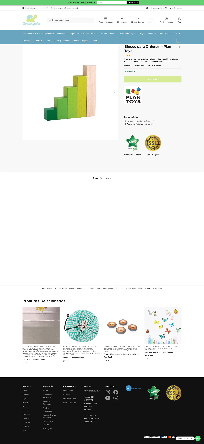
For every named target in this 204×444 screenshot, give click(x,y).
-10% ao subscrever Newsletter (81, 2)
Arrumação (67, 350)
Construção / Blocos (94, 288)
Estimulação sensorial (38, 351)
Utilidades (85, 353)
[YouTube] (108, 398)
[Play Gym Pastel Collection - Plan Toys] (180, 47)
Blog (179, 22)
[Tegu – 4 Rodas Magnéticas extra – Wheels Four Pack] (122, 325)
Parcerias (26, 414)
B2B (24, 430)
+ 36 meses (27, 346)
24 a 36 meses (87, 348)
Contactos (26, 395)
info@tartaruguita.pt (92, 391)
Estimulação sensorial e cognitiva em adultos (41, 352)
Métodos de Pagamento (47, 396)
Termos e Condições (47, 402)
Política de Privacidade (47, 409)
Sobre (25, 391)
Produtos (26, 403)
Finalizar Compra (70, 399)
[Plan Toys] (133, 95)
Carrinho (151, 22)
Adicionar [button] (82, 367)
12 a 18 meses (132, 346)
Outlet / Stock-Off (162, 346)
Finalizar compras (166, 22)
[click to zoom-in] (70, 92)
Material (54, 353)
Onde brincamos (29, 355)
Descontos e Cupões (48, 423)
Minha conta (122, 22)
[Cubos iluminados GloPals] (41, 325)
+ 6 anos (49, 346)
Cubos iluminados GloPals (34, 359)
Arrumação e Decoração (83, 350)
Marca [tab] (108, 178)
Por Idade (119, 288)
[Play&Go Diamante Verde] (81, 325)
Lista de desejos (137, 22)
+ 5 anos (42, 346)
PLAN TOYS (157, 288)
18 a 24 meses (70, 288)
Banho (30, 350)
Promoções (47, 428)
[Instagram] (108, 392)
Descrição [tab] (97, 178)
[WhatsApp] (116, 398)
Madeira (111, 288)
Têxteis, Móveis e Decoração (79, 352)
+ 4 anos (34, 346)
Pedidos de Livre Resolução (49, 416)
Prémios (26, 418)
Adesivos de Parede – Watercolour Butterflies (158, 354)
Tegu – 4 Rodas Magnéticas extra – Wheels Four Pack (121, 355)
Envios (45, 391)
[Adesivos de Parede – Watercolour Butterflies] (162, 325)
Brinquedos (81, 288)
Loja (24, 399)
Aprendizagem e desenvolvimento (41, 348)
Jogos (105, 288)
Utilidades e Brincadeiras (133, 288)
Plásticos (41, 355)
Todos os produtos (106, 22)
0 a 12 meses (91, 346)
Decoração (149, 346)
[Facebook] (116, 392)
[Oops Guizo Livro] (177, 47)
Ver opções (40, 367)
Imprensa (26, 422)
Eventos (26, 426)
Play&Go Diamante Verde (73, 358)
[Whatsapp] (198, 438)
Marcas (25, 410)
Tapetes (85, 351)
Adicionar (153, 79)
